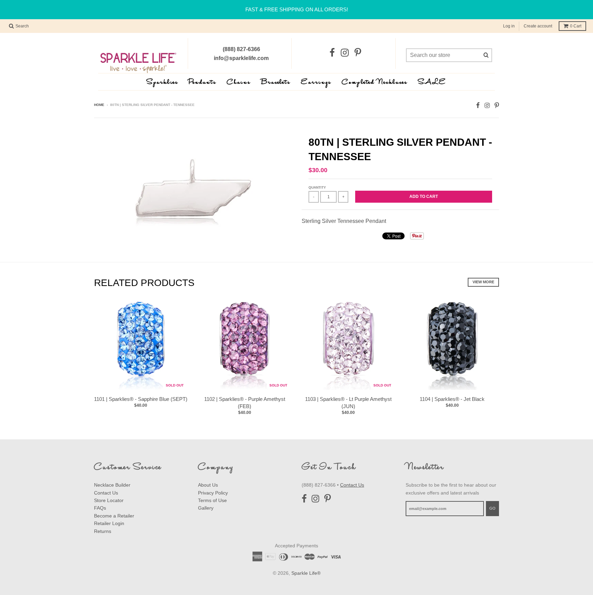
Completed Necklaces (375, 82)
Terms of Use (212, 500)
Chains (239, 82)
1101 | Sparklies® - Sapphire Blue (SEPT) (140, 399)
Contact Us (106, 493)
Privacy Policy (213, 493)
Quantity (317, 187)
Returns (102, 531)
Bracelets (276, 82)
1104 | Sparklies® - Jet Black (452, 399)
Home (99, 105)
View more (483, 282)
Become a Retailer (114, 516)
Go (492, 508)
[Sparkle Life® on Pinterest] (357, 53)
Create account (538, 26)
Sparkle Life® (306, 573)
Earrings (316, 82)
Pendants (203, 82)
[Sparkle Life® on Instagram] (345, 53)
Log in (509, 26)
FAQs (100, 508)
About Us (208, 485)
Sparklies (162, 82)
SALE (432, 82)
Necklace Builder (112, 485)
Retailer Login (109, 523)
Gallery (205, 508)
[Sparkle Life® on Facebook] (332, 53)
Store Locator (109, 500)
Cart (575, 26)
